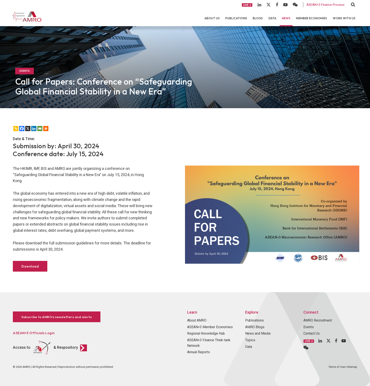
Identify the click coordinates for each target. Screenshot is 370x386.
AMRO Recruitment (317, 320)
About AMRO (196, 320)
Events (308, 327)
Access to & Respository (45, 347)
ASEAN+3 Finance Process (325, 5)
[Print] (45, 128)
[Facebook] (21, 128)
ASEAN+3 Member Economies (210, 327)
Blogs (258, 18)
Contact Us (311, 333)
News (286, 18)
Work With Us (344, 18)
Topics (250, 340)
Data (272, 18)
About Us (212, 18)
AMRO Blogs (254, 327)
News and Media (257, 333)
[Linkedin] (33, 128)
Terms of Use (336, 366)
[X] (27, 128)
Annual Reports (198, 352)
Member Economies (311, 18)
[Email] (39, 128)
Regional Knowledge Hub (206, 333)
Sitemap (352, 366)
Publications (236, 18)
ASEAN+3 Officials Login (34, 333)
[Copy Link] (15, 128)
